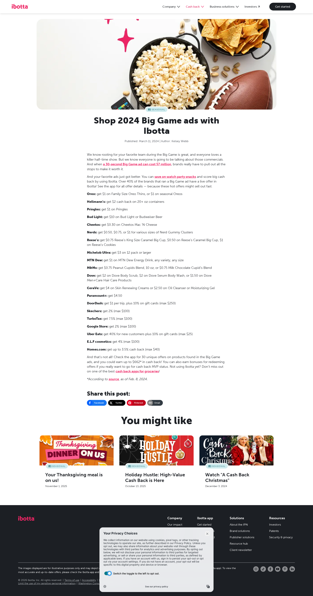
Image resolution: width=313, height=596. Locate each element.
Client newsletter (241, 550)
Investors (275, 524)
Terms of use (71, 580)
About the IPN (239, 524)
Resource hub (239, 543)
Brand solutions (240, 531)
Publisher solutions (242, 537)
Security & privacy (281, 537)
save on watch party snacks (175, 177)
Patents (274, 531)
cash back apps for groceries (137, 371)
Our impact (174, 524)
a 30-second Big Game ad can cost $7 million (137, 164)
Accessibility (89, 580)
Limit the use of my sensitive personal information (47, 583)
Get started (282, 6)
